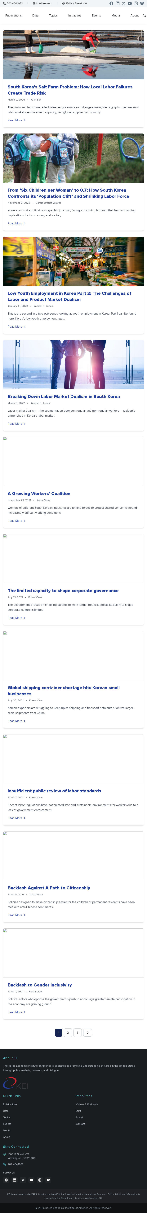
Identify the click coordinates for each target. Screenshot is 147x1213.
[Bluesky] (142, 3)
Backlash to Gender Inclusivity (40, 985)
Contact (80, 1124)
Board (79, 1117)
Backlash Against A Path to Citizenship (49, 888)
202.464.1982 (15, 3)
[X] (124, 3)
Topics (53, 15)
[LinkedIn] (117, 3)
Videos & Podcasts (87, 1104)
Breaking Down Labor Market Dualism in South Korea (64, 396)
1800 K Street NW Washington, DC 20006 (21, 1156)
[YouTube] (130, 3)
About (135, 15)
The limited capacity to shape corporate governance (63, 590)
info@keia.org (44, 3)
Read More (15, 120)
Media (116, 15)
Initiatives (74, 15)
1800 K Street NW (76, 3)
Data (35, 15)
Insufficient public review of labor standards (54, 791)
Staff (78, 1110)
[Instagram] (136, 3)
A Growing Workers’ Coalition (39, 493)
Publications (13, 15)
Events (96, 15)
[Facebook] (111, 3)
